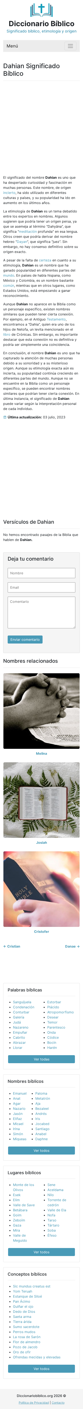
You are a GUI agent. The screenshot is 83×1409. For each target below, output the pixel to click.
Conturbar (21, 1012)
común (8, 285)
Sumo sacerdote (26, 1327)
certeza (45, 260)
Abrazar (19, 1042)
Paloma (41, 1093)
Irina (16, 1129)
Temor (52, 1022)
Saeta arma (22, 1316)
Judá (17, 1022)
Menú (12, 46)
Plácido (53, 1007)
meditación (28, 231)
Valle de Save (24, 1205)
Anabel (40, 1134)
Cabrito (19, 1037)
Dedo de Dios (24, 1311)
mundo (8, 275)
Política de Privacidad (34, 1402)
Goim (17, 1215)
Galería (18, 1017)
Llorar (17, 1047)
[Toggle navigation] (70, 46)
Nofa (51, 1215)
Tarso (51, 1220)
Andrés (41, 1114)
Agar (17, 1103)
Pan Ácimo (21, 1301)
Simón (18, 1134)
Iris (37, 1119)
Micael (18, 1124)
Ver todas (41, 1059)
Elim (16, 1200)
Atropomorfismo (60, 1012)
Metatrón (42, 1098)
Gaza (17, 1225)
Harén (52, 1047)
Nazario (19, 1108)
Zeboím (19, 1220)
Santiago (42, 1129)
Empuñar (20, 1032)
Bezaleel (42, 1108)
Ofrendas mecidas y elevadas (36, 1357)
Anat (16, 1098)
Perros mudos (24, 1332)
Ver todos (41, 1150)
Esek (17, 1195)
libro (6, 334)
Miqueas (19, 1139)
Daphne (41, 1139)
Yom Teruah (22, 1291)
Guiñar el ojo (23, 1306)
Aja (37, 1103)
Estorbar (54, 1002)
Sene (51, 1185)
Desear (53, 1017)
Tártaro (53, 1225)
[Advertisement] (41, 125)
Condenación (23, 1007)
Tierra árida (22, 1322)
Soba (51, 1230)
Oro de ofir (22, 1352)
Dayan (22, 241)
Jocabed (42, 1124)
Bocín (51, 1042)
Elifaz (17, 1119)
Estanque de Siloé (27, 1296)
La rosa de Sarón (26, 1337)
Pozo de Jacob (25, 1347)
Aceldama (55, 1190)
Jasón (18, 1114)
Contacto (58, 1402)
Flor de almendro (26, 1342)
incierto (9, 193)
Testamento (56, 319)
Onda (51, 1032)
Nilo (50, 1195)
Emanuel (20, 1093)
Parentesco (56, 1027)
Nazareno (21, 1027)
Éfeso (52, 1235)
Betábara (20, 1210)
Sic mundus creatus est (31, 1286)
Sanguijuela (22, 1002)
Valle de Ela (56, 1210)
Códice (53, 1037)
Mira (16, 1230)
